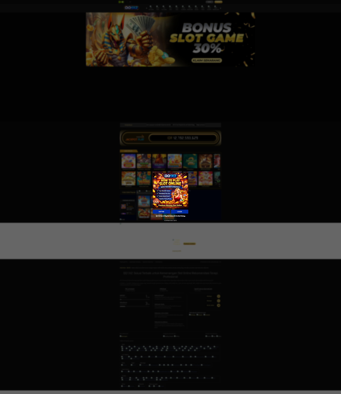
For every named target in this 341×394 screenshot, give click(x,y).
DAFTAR (161, 212)
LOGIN (179, 212)
